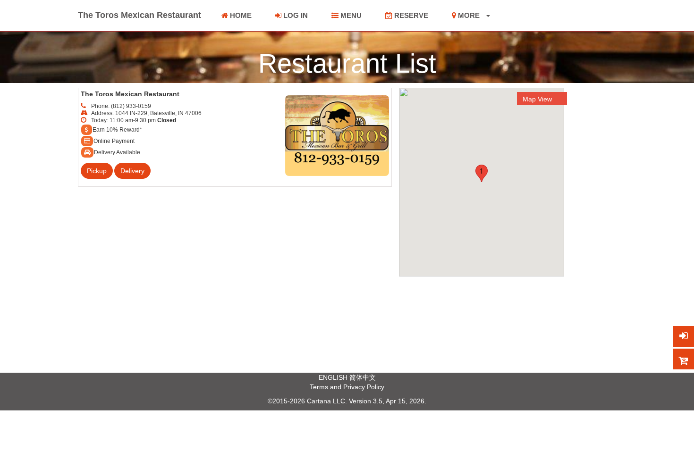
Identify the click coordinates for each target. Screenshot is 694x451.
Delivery (132, 171)
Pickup (97, 171)
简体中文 (362, 377)
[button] (481, 173)
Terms (319, 387)
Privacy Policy (363, 387)
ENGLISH (333, 377)
